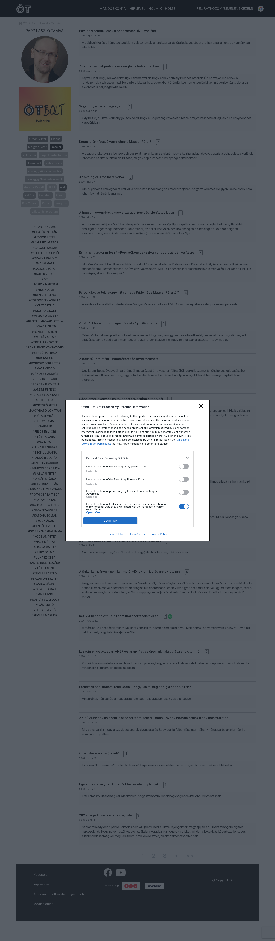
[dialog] (137, 470)
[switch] (184, 466)
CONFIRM (110, 520)
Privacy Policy (159, 533)
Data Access (137, 533)
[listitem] (137, 458)
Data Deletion (116, 533)
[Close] (202, 407)
